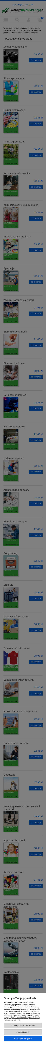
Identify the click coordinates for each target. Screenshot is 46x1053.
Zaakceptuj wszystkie (23, 1038)
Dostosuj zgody (23, 1032)
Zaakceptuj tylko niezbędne (23, 1025)
